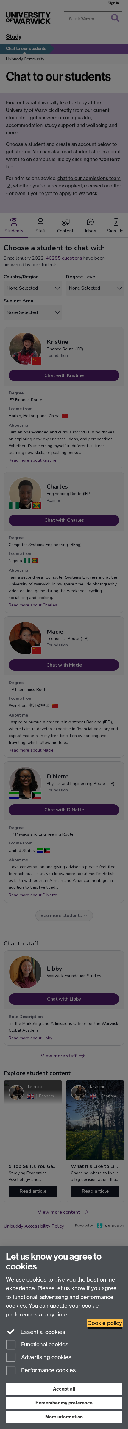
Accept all (64, 1389)
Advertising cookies (45, 1357)
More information (64, 1417)
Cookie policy (105, 1323)
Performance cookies (48, 1370)
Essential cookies (42, 1332)
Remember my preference (64, 1403)
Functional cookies (44, 1344)
